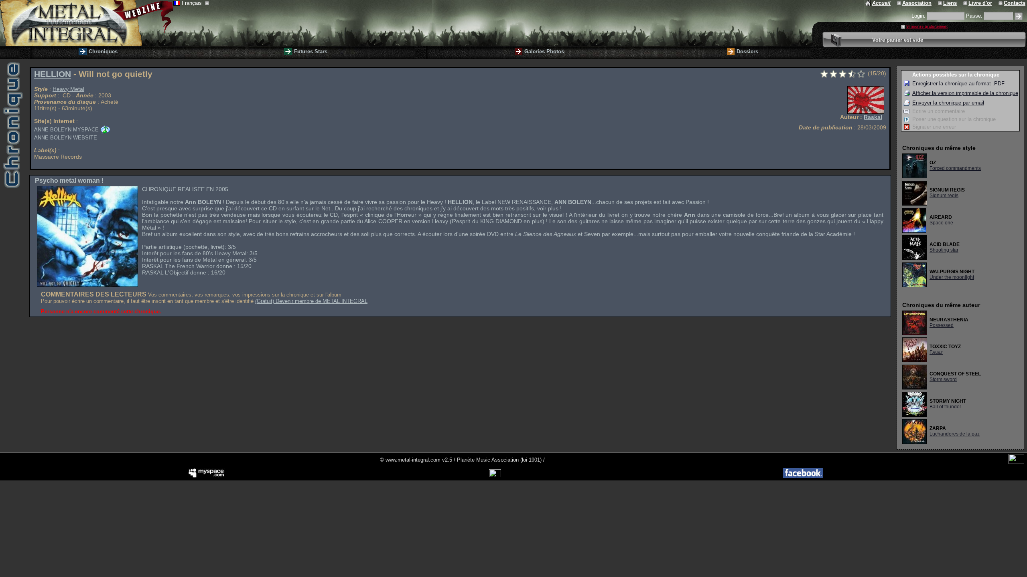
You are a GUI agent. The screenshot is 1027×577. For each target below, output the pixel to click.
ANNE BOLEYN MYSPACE (66, 130)
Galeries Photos (544, 51)
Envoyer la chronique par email (948, 103)
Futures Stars (310, 51)
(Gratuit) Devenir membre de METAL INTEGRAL (311, 301)
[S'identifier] (1019, 16)
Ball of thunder (945, 407)
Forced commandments (955, 168)
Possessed (942, 325)
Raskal (873, 117)
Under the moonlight (952, 277)
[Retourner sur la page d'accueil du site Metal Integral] (86, 23)
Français (192, 3)
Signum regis (944, 195)
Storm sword (943, 379)
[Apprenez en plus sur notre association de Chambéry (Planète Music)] (899, 3)
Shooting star (944, 250)
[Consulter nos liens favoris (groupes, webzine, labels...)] (940, 3)
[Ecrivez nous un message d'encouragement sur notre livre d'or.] (965, 3)
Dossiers (747, 51)
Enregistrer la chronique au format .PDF (958, 84)
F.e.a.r (936, 352)
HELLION (52, 74)
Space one (941, 223)
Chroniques (103, 51)
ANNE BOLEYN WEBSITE (65, 138)
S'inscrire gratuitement (927, 26)
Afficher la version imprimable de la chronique (965, 93)
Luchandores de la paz (955, 434)
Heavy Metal (68, 89)
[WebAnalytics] (1016, 462)
